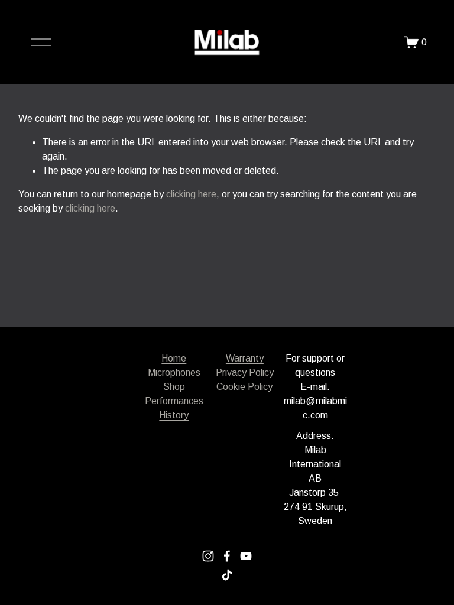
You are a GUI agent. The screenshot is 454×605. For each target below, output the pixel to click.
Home (173, 358)
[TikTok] (227, 575)
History (174, 415)
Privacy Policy (245, 372)
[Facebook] (227, 556)
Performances (174, 401)
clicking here (191, 194)
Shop (174, 387)
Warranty (245, 358)
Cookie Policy (244, 387)
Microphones (174, 372)
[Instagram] (208, 556)
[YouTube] (246, 556)
